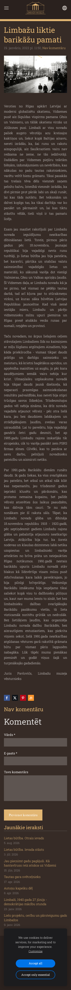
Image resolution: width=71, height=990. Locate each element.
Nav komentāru (54, 48)
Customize (36, 951)
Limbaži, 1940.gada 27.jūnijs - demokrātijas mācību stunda (25, 901)
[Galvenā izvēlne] (6, 8)
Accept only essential (35, 975)
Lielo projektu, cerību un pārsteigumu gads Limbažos (35, 917)
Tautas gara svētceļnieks (22, 877)
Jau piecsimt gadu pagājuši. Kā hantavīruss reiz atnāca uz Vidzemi (30, 863)
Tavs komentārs (16, 772)
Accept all (35, 963)
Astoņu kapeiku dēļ (18, 888)
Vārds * (9, 735)
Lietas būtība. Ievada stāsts (24, 849)
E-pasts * (10, 753)
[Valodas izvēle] (64, 8)
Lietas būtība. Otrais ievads (24, 838)
